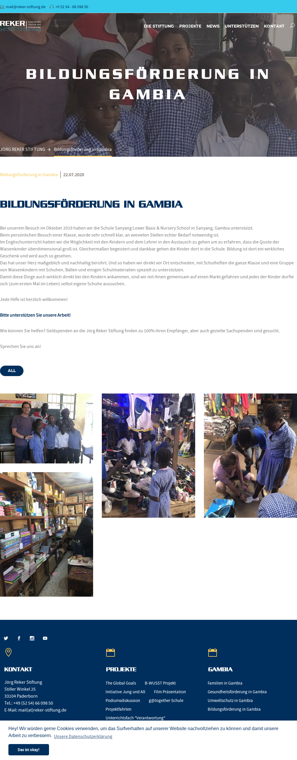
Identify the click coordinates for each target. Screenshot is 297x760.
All (12, 371)
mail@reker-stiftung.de (26, 6)
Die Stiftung (159, 26)
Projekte (190, 26)
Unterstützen (242, 26)
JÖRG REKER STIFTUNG (22, 149)
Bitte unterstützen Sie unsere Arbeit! (35, 315)
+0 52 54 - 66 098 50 (71, 6)
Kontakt (274, 26)
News (213, 26)
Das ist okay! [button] (28, 749)
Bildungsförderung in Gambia (29, 175)
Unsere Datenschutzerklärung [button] (83, 736)
